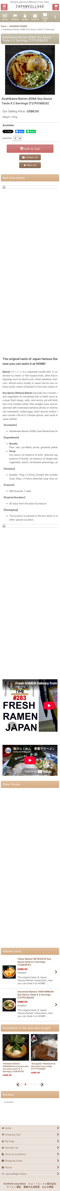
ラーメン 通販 (13, 1186)
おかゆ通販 (48, 1186)
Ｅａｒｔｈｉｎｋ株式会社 (42, 1183)
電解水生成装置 (31, 1186)
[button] (4, 7)
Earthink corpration (15, 1183)
